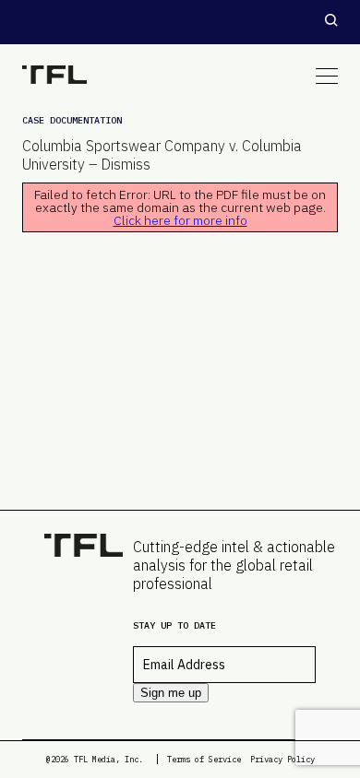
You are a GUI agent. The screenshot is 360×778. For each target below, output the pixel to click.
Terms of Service (204, 759)
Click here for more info (180, 220)
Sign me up (170, 693)
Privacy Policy (282, 759)
